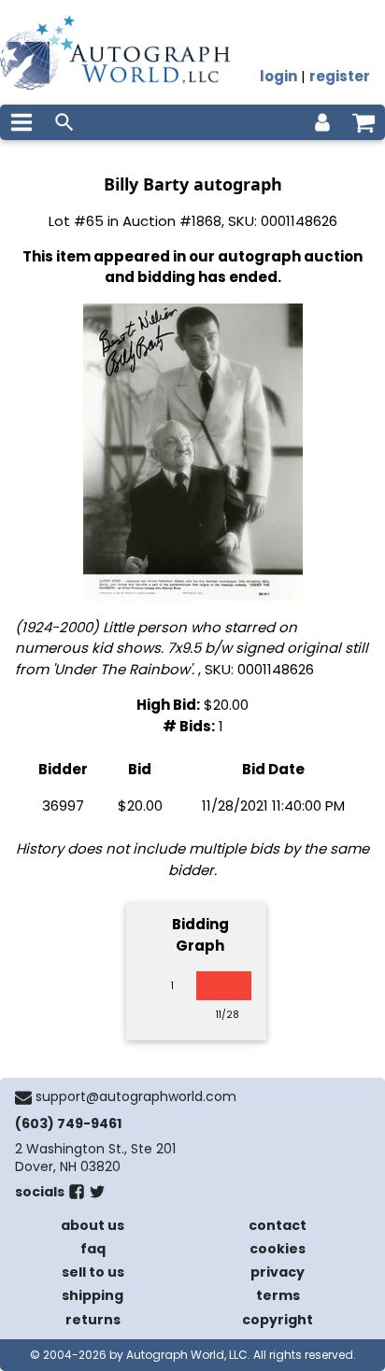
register (339, 76)
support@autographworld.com (136, 1096)
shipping (92, 1295)
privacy (277, 1272)
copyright (277, 1319)
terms (278, 1295)
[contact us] (23, 1097)
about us (92, 1225)
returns (93, 1319)
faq (93, 1248)
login (278, 76)
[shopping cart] (363, 122)
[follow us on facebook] (76, 1195)
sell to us (93, 1272)
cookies (278, 1248)
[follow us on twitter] (97, 1195)
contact (278, 1225)
